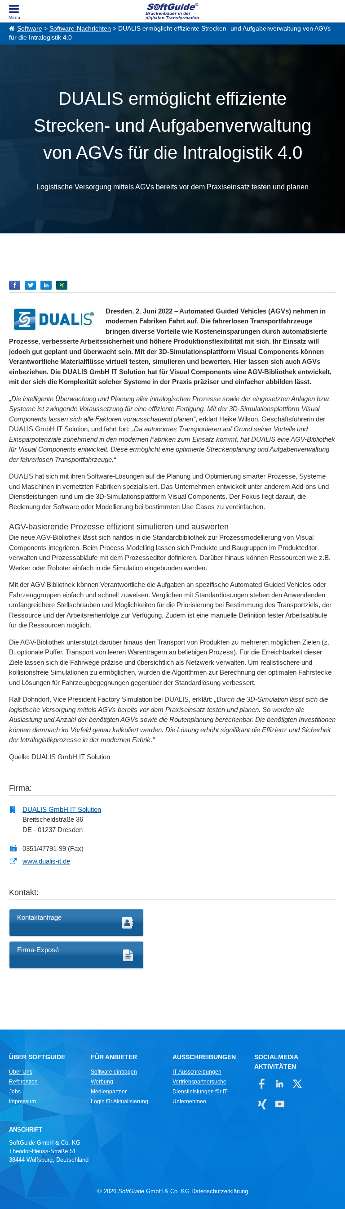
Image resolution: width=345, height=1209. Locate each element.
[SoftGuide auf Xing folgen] (262, 1104)
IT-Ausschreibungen (196, 1072)
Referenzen (23, 1082)
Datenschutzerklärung (219, 1191)
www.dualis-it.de (46, 861)
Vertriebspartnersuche (199, 1082)
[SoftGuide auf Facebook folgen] (262, 1084)
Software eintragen (114, 1072)
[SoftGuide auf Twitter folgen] (297, 1084)
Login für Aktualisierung (119, 1101)
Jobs (15, 1091)
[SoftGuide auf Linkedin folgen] (280, 1084)
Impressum (22, 1101)
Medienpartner (109, 1091)
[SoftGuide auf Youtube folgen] (280, 1104)
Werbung (102, 1082)
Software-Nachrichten (80, 28)
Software (29, 28)
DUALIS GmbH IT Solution (61, 809)
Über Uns (20, 1072)
